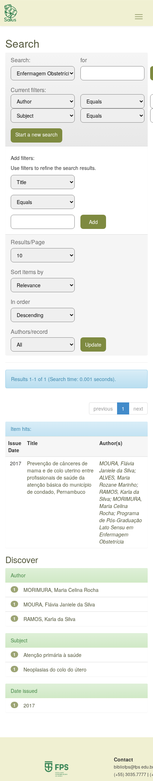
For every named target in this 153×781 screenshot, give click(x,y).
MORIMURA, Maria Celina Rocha (120, 506)
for (83, 60)
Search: (20, 60)
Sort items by (27, 272)
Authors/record (29, 332)
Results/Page (28, 242)
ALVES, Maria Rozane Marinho (118, 481)
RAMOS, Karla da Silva (49, 618)
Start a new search (36, 134)
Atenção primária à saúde (52, 654)
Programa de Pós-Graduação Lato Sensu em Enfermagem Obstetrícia (120, 527)
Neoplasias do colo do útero (54, 669)
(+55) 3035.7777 (131, 774)
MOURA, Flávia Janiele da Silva (116, 467)
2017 (29, 705)
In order (20, 302)
